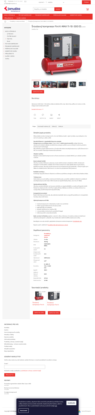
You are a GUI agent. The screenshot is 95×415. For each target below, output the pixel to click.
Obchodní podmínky (9, 339)
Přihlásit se (10, 375)
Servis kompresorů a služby (12, 332)
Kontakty (41, 2)
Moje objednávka (9, 351)
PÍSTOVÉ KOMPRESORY (11, 44)
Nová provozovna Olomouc (11, 388)
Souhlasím (71, 403)
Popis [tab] (34, 126)
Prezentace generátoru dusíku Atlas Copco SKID (17, 384)
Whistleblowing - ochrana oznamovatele (15, 344)
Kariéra (50, 2)
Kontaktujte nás (77, 221)
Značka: (35, 29)
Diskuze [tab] (61, 126)
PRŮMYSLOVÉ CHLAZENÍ (11, 49)
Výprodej (9, 39)
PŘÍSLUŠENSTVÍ (9, 54)
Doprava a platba (9, 337)
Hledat (58, 9)
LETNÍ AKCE (10, 34)
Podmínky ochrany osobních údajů (13, 342)
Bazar (8, 41)
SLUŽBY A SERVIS (9, 56)
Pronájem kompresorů (10, 392)
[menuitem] (9, 15)
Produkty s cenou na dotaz (47, 235)
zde (56, 406)
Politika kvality (8, 346)
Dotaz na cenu (38, 91)
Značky (7, 59)
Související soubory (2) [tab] (44, 126)
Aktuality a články (9, 335)
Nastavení (23, 411)
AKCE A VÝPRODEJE (10, 31)
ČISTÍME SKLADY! (11, 36)
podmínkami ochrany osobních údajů (31, 371)
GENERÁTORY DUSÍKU (11, 51)
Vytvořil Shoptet (86, 411)
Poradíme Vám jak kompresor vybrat (58, 225)
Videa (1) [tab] (54, 126)
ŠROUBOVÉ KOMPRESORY (12, 46)
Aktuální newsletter (9, 349)
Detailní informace (37, 109)
